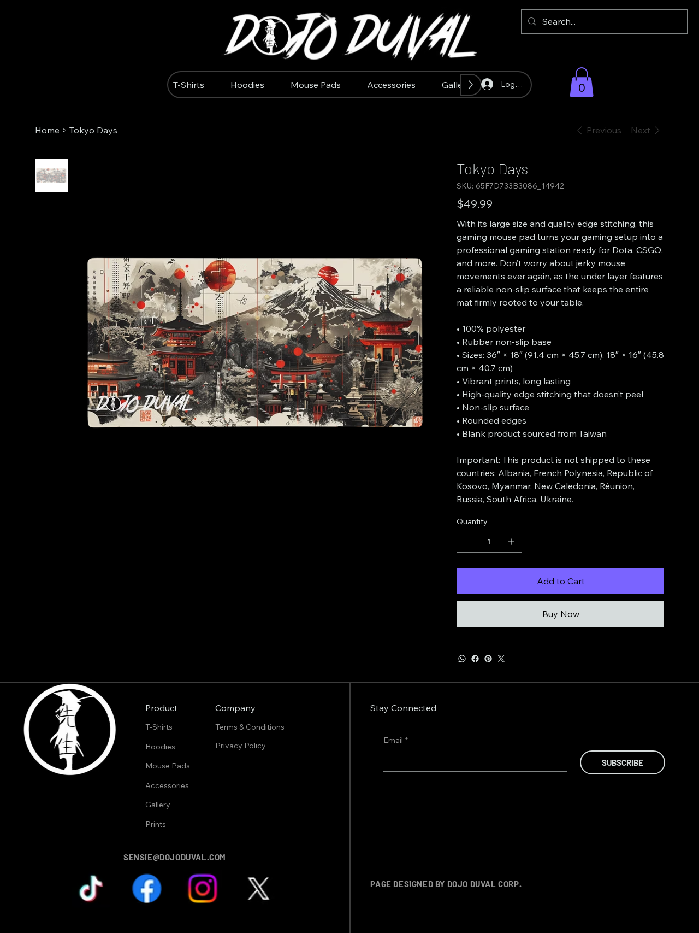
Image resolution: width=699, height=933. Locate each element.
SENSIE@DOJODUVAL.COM (174, 857)
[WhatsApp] (462, 658)
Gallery (157, 804)
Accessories (167, 785)
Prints (155, 824)
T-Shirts (159, 727)
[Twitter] (501, 658)
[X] (258, 889)
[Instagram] (202, 889)
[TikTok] (91, 889)
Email (395, 740)
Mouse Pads (167, 766)
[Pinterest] (488, 658)
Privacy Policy (241, 745)
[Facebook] (475, 658)
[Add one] (511, 542)
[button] (581, 82)
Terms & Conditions (250, 727)
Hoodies (160, 747)
